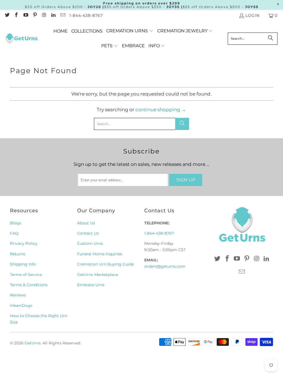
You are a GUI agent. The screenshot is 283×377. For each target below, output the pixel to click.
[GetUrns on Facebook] (16, 15)
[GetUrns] (22, 38)
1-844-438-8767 (86, 15)
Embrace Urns (90, 284)
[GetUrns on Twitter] (7, 15)
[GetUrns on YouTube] (25, 15)
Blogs (15, 223)
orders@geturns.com (164, 266)
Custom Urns (90, 243)
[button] (129, 31)
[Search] (270, 39)
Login (252, 15)
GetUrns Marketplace (97, 274)
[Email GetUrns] (62, 15)
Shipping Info (23, 264)
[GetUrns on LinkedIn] (53, 15)
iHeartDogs (21, 305)
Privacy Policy (23, 243)
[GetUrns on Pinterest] (35, 15)
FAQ (14, 233)
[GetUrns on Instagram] (44, 15)
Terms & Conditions (29, 284)
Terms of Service (26, 274)
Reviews (18, 295)
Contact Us (88, 233)
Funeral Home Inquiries (99, 253)
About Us (86, 223)
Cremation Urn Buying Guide (105, 264)
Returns (17, 253)
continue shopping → (160, 109)
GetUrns (33, 343)
